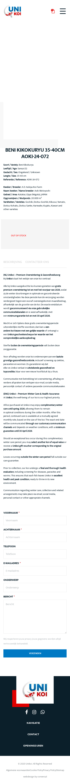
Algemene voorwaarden (18, 770)
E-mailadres (12, 563)
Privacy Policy (49, 770)
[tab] (12, 261)
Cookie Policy (36, 770)
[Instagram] (34, 712)
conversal (42, 777)
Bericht (9, 596)
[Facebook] (26, 712)
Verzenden (35, 653)
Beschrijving (12, 262)
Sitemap (60, 770)
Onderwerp (11, 580)
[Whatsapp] (42, 712)
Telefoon (9, 546)
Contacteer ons (37, 262)
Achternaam (12, 529)
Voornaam (11, 513)
